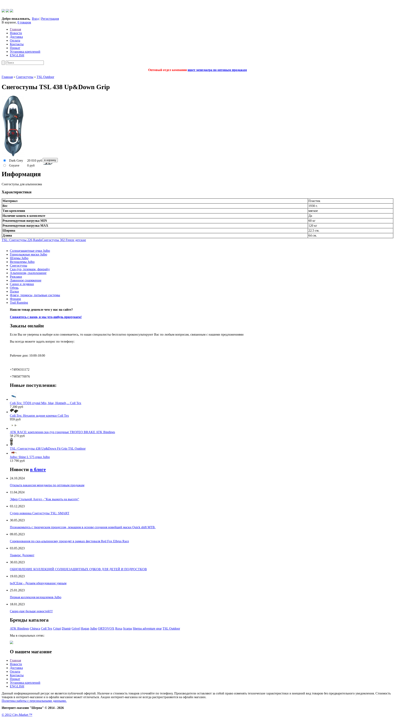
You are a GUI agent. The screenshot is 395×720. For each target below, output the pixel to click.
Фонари (15, 299)
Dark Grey (16, 160)
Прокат (15, 48)
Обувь (14, 287)
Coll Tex (46, 628)
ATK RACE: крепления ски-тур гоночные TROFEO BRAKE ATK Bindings (62, 432)
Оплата (15, 40)
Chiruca (35, 628)
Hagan (85, 628)
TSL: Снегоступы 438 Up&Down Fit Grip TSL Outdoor (48, 448)
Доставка (16, 37)
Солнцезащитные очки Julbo (30, 250)
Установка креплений (25, 51)
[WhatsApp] (3, 11)
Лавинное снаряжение (25, 280)
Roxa (118, 628)
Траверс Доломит (22, 555)
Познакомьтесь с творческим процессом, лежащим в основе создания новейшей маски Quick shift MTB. (83, 527)
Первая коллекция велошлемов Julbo (35, 597)
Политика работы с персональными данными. (34, 700)
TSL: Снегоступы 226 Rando (22, 240)
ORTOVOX (106, 628)
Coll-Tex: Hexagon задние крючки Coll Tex (39, 415)
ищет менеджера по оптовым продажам (217, 70)
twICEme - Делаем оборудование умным (38, 583)
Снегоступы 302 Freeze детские (64, 240)
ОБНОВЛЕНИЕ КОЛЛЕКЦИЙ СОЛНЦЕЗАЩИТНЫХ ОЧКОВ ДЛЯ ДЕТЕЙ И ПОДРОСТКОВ (78, 569)
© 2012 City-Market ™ (17, 714)
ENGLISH (17, 55)
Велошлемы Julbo (22, 262)
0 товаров (24, 22)
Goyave (14, 165)
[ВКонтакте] (11, 11)
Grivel (76, 628)
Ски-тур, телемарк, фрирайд (30, 269)
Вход (35, 18)
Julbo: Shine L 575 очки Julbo (30, 457)
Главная (15, 29)
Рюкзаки (16, 276)
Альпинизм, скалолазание (28, 273)
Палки (14, 291)
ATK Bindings (19, 628)
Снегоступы (24, 77)
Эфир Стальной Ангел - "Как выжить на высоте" (44, 499)
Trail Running (19, 302)
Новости (16, 33)
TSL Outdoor (45, 77)
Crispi (57, 628)
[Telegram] (7, 11)
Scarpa (127, 628)
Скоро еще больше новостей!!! (31, 611)
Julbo (93, 628)
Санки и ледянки (22, 284)
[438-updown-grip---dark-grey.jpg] (13, 156)
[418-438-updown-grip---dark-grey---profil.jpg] (197, 164)
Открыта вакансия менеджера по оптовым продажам (47, 485)
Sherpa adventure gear (147, 628)
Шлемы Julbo (19, 258)
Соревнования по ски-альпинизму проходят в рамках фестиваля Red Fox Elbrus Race (69, 541)
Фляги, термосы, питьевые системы (35, 295)
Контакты (17, 44)
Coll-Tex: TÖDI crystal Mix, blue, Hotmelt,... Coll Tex (45, 403)
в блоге (38, 469)
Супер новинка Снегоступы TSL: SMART (39, 513)
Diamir (66, 628)
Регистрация (50, 18)
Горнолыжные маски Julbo (28, 254)
